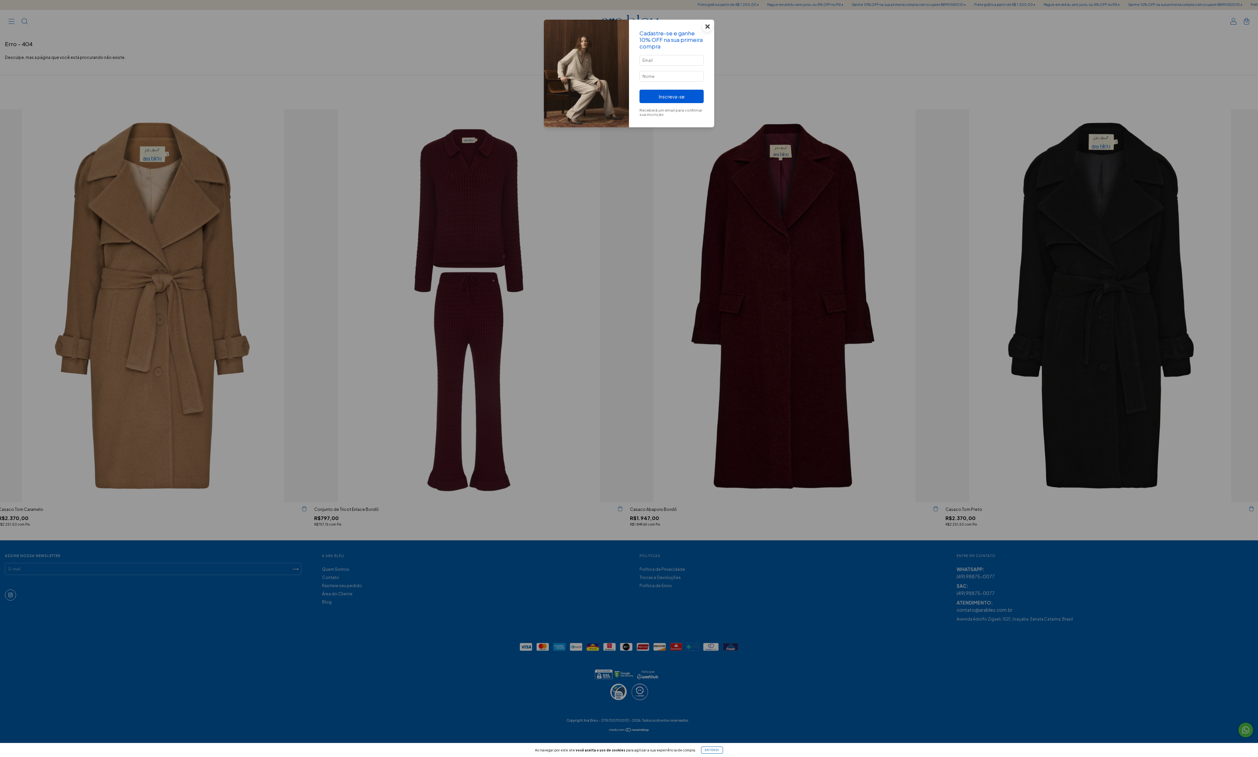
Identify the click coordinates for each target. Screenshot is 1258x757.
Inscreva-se (672, 96)
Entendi (712, 750)
